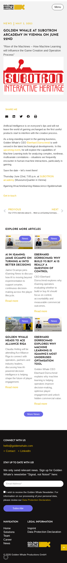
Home (7, 528)
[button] (6, 116)
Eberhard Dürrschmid (38, 142)
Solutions (9, 532)
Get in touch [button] (9, 195)
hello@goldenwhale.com (18, 445)
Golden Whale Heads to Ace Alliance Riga (16, 340)
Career (7, 539)
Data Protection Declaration (36, 500)
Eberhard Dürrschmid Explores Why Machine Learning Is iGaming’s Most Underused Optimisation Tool (45, 350)
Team (6, 535)
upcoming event (11, 149)
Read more (11, 301)
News (6, 543)
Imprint (31, 528)
